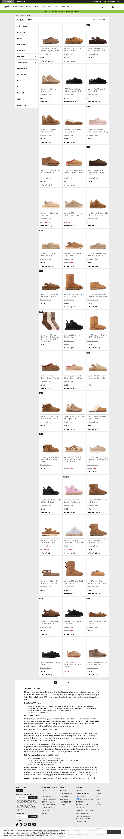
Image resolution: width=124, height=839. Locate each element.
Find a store (20, 813)
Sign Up (19, 790)
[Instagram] (25, 824)
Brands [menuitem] (28, 7)
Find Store (33, 816)
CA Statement (80, 808)
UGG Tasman (31, 712)
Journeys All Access (66, 793)
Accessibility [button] (111, 1)
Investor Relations (82, 813)
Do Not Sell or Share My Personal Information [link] (83, 817)
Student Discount (65, 802)
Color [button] (19, 81)
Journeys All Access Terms (84, 810)
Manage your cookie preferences (48, 831)
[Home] (7, 7)
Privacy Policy (80, 796)
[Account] (113, 7)
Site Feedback (46, 810)
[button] (119, 2)
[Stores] (107, 6)
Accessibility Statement (83, 805)
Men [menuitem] (43, 7)
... (63, 682)
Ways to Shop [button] (21, 105)
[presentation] (18, 7)
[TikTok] (17, 824)
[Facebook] (29, 824)
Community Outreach (82, 793)
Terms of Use (80, 802)
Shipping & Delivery (48, 802)
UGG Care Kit (54, 755)
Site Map (44, 813)
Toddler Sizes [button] (22, 62)
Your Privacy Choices (86, 799)
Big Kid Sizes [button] (21, 75)
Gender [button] (19, 38)
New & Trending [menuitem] (18, 7)
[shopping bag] (118, 6)
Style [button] (19, 99)
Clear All (35, 26)
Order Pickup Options (48, 805)
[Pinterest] (21, 824)
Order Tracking (96, 1)
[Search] (102, 6)
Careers (78, 790)
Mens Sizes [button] (21, 50)
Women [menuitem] (36, 7)
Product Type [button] (21, 93)
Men (97, 796)
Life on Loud (63, 790)
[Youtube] (34, 824)
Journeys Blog (64, 796)
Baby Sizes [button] (21, 56)
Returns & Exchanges (49, 799)
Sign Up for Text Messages (24, 794)
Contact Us (45, 790)
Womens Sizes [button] (22, 44)
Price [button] (19, 87)
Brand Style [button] (21, 32)
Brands (98, 790)
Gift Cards (63, 805)
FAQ (43, 793)
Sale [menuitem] (56, 7)
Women (98, 793)
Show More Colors (45, 54)
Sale (97, 802)
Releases (99, 805)
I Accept (113, 832)
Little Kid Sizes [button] (22, 68)
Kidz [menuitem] (49, 7)
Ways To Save (64, 799)
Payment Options (47, 808)
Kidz (97, 799)
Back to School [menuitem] (65, 7)
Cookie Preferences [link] (82, 821)
